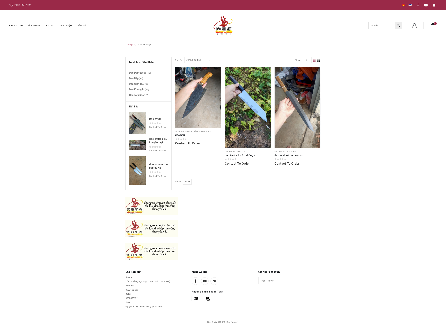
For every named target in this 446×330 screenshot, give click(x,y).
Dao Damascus (182, 131)
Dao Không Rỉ (239, 152)
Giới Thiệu (65, 25)
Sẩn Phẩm (33, 25)
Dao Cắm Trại (136, 83)
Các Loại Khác (204, 131)
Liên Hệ (81, 25)
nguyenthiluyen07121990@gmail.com (144, 306)
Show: (298, 60)
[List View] (319, 60)
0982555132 (131, 289)
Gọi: (19, 5)
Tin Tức (49, 25)
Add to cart (215, 72)
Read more (265, 72)
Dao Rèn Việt (268, 280)
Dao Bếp (193, 131)
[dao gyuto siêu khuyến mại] (137, 145)
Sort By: (179, 60)
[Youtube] (426, 5)
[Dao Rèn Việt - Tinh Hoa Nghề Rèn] (223, 25)
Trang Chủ (16, 25)
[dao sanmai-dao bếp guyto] (137, 170)
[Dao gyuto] (137, 123)
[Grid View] (315, 60)
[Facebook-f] (418, 5)
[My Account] (414, 25)
